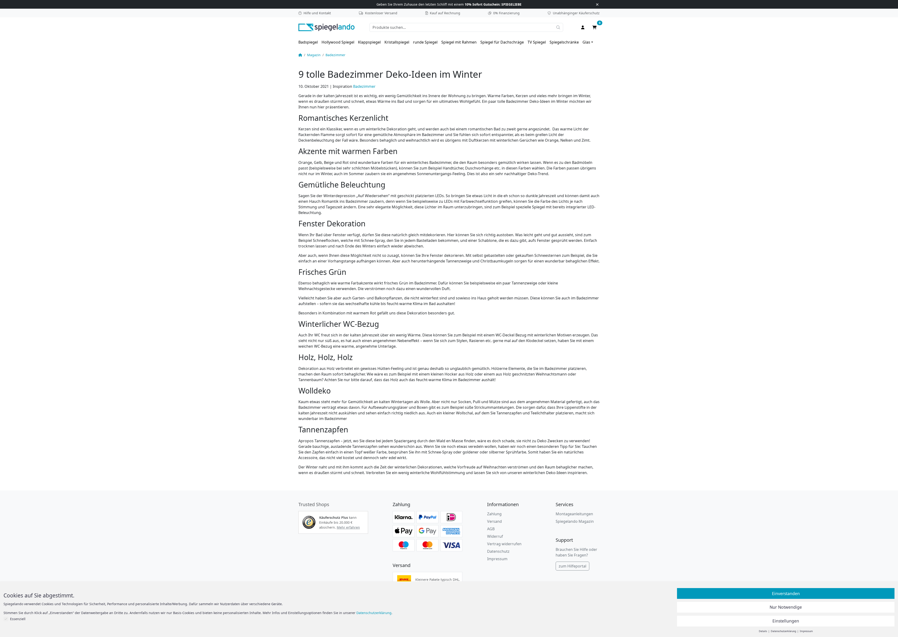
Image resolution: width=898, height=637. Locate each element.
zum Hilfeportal (572, 566)
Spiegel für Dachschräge (502, 42)
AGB (491, 528)
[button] (308, 522)
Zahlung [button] (494, 513)
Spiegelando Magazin (575, 521)
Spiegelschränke (564, 42)
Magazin (314, 55)
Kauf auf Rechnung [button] (445, 13)
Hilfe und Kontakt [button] (317, 13)
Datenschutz (498, 551)
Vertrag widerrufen (504, 543)
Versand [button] (494, 521)
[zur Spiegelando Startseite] (326, 26)
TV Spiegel (537, 42)
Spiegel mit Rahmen (459, 42)
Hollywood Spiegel (338, 42)
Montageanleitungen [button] (574, 513)
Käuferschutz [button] (576, 13)
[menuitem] (308, 42)
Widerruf (495, 536)
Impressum (497, 558)
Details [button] (763, 631)
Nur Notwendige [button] (786, 607)
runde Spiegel (425, 42)
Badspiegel (308, 42)
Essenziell (17, 619)
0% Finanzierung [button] (506, 13)
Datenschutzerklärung (373, 613)
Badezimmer (335, 55)
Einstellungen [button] (785, 621)
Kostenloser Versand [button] (381, 13)
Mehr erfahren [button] (348, 527)
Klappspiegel (369, 42)
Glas (586, 42)
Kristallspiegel (396, 42)
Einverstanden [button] (786, 593)
